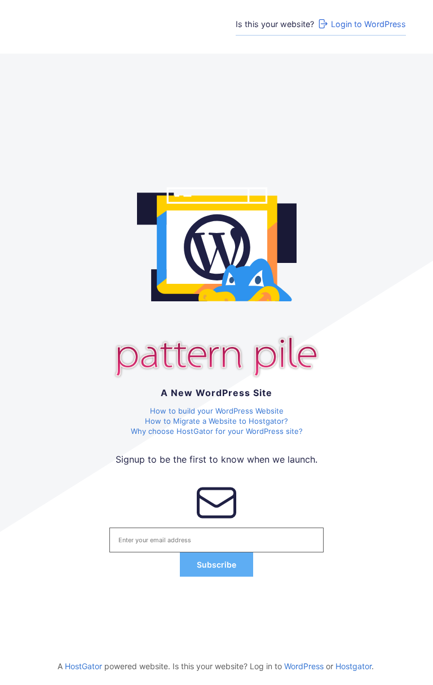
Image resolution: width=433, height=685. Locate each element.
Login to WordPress (368, 24)
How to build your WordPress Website (217, 410)
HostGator (83, 666)
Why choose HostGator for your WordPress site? (217, 431)
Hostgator (353, 666)
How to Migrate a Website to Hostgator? (216, 420)
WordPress (304, 666)
